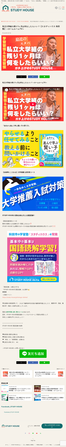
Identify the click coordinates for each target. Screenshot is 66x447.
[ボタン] (56, 8)
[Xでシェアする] (21, 76)
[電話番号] (59, 8)
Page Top (33, 440)
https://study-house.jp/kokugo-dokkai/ (15, 297)
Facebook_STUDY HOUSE (11, 407)
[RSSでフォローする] (40, 433)
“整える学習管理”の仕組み (52, 426)
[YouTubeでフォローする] (36, 433)
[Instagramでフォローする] (29, 433)
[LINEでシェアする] (44, 76)
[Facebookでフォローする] (25, 433)
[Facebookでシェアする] (33, 76)
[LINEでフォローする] (33, 433)
